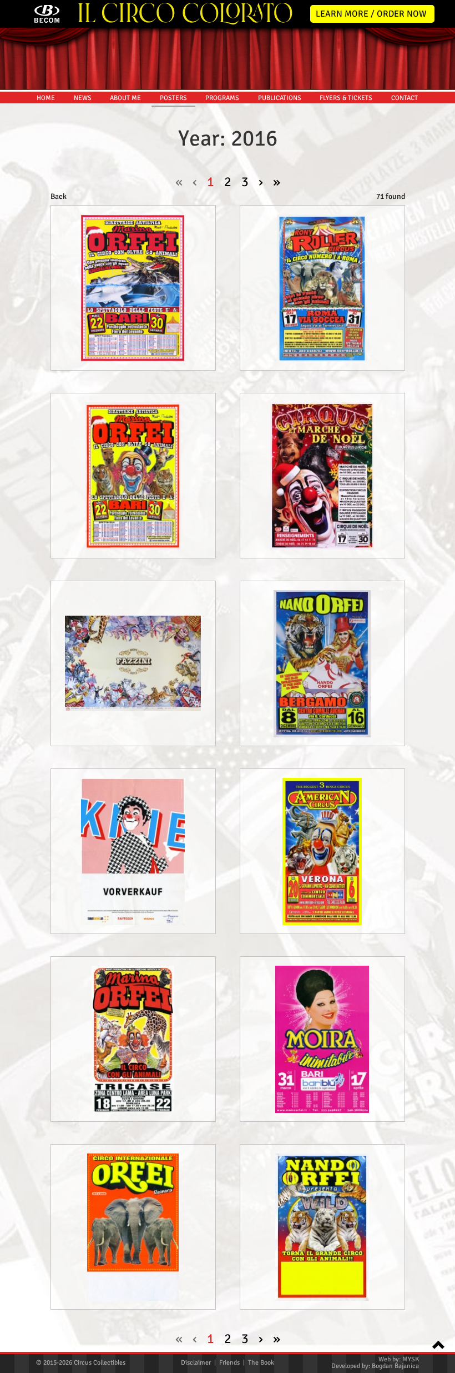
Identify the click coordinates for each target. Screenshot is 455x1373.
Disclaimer (196, 1363)
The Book (261, 1363)
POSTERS (173, 98)
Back (58, 196)
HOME (46, 98)
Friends (229, 1363)
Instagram (439, 257)
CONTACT (404, 98)
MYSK (410, 1359)
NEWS (83, 98)
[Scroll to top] (435, 1343)
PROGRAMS (222, 98)
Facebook (439, 234)
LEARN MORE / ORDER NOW (371, 13)
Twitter (439, 211)
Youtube (439, 281)
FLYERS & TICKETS (346, 98)
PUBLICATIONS (279, 98)
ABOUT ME (125, 98)
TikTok (439, 327)
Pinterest (439, 304)
